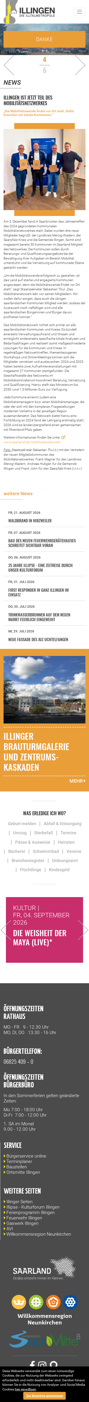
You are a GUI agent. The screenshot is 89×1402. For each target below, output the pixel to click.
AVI (9, 1228)
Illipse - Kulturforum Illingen (33, 1207)
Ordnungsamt (65, 861)
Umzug (20, 833)
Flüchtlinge (30, 870)
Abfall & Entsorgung (62, 824)
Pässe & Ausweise (32, 842)
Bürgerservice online (26, 1156)
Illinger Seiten (19, 1201)
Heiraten (66, 842)
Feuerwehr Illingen (24, 1218)
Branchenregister (28, 861)
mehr (77, 781)
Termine (68, 833)
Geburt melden (22, 824)
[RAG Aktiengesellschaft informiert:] (70, 65)
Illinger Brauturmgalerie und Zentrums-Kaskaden (36, 751)
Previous (11, 930)
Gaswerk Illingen (22, 1223)
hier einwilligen (25, 1389)
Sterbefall (43, 833)
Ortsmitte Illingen (23, 1172)
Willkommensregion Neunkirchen (38, 1234)
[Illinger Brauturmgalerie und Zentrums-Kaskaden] (44, 689)
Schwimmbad (46, 851)
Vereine (73, 851)
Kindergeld (59, 870)
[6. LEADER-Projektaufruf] (22, 65)
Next (78, 930)
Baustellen (16, 1167)
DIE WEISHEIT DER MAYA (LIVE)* (39, 937)
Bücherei (16, 851)
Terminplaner (19, 1161)
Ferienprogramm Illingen (30, 1212)
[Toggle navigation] (79, 12)
